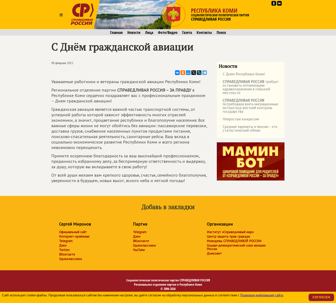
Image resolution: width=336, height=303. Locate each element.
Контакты (204, 32)
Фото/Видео (168, 32)
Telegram (66, 241)
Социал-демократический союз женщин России (236, 247)
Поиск (221, 32)
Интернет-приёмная (74, 236)
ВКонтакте (67, 254)
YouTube (139, 250)
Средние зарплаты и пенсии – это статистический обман (248, 129)
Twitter (64, 250)
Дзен (62, 245)
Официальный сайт (73, 232)
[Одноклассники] (182, 72)
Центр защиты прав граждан (228, 236)
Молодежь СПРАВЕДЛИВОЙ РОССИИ (234, 241)
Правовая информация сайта (261, 295)
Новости (133, 32)
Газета (187, 32)
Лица (149, 32)
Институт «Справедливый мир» (230, 232)
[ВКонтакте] (177, 72)
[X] (193, 72)
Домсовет (214, 253)
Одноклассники (70, 259)
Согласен (321, 297)
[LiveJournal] (199, 72)
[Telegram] (204, 72)
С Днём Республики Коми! (242, 74)
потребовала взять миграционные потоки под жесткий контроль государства (248, 106)
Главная (116, 32)
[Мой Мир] (188, 72)
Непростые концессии (239, 119)
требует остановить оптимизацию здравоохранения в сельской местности (249, 87)
